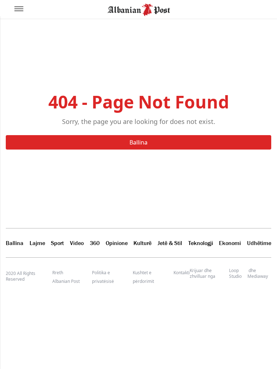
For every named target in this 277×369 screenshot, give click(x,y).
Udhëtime (259, 243)
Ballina (138, 142)
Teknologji (200, 243)
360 (95, 243)
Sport (57, 243)
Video (77, 243)
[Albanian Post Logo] (139, 9)
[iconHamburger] (18, 8)
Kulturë (142, 243)
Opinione (117, 243)
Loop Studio (235, 273)
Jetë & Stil (170, 243)
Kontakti (181, 273)
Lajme (37, 243)
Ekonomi (230, 243)
